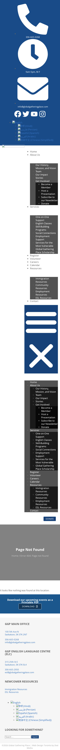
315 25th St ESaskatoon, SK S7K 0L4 (16, 663)
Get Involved (42, 181)
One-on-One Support (42, 218)
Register (34, 255)
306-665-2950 (12, 669)
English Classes (44, 223)
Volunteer (35, 258)
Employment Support (43, 238)
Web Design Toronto (41, 745)
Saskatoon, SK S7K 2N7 (16, 634)
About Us (35, 154)
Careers (34, 262)
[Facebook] (17, 114)
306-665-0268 (12, 639)
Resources (35, 268)
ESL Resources (43, 297)
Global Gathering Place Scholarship (45, 250)
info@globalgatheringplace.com (20, 642)
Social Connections (46, 233)
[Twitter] (25, 114)
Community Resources (42, 286)
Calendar (35, 265)
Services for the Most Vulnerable (44, 244)
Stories (39, 177)
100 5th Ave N (12, 631)
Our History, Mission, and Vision (46, 166)
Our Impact (42, 174)
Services (34, 206)
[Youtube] (34, 114)
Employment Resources (43, 293)
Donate (45, 203)
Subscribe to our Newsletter (49, 198)
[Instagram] (42, 114)
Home (33, 151)
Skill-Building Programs (42, 228)
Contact (34, 301)
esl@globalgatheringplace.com (19, 672)
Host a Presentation (48, 192)
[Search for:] (18, 736)
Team (38, 171)
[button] (17, 122)
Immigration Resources (42, 280)
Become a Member (46, 186)
